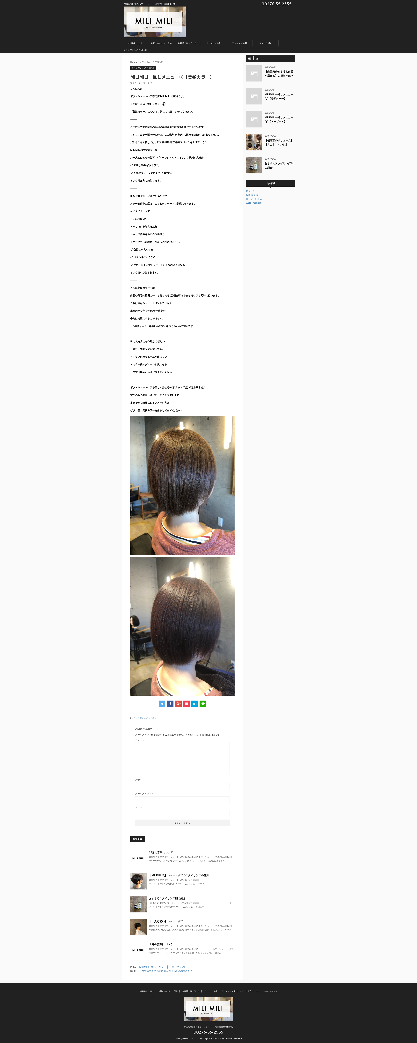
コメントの (254, 198)
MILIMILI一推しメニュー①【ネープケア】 (162, 967)
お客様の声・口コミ (187, 43)
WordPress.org (254, 202)
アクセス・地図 (239, 43)
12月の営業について (161, 852)
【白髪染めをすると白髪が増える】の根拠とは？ (166, 971)
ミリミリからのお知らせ (135, 49)
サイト (138, 807)
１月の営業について (161, 944)
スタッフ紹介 (265, 43)
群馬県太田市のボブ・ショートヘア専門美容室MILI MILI (208, 1027)
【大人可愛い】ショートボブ (166, 921)
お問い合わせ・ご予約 (161, 43)
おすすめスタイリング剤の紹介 (167, 898)
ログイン (250, 191)
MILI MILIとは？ (135, 43)
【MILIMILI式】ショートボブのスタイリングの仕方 (179, 875)
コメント (139, 740)
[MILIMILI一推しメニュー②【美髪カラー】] (194, 704)
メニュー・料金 (213, 43)
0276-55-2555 (278, 3)
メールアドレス (144, 793)
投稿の (252, 194)
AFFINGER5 (236, 1038)
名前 (138, 780)
